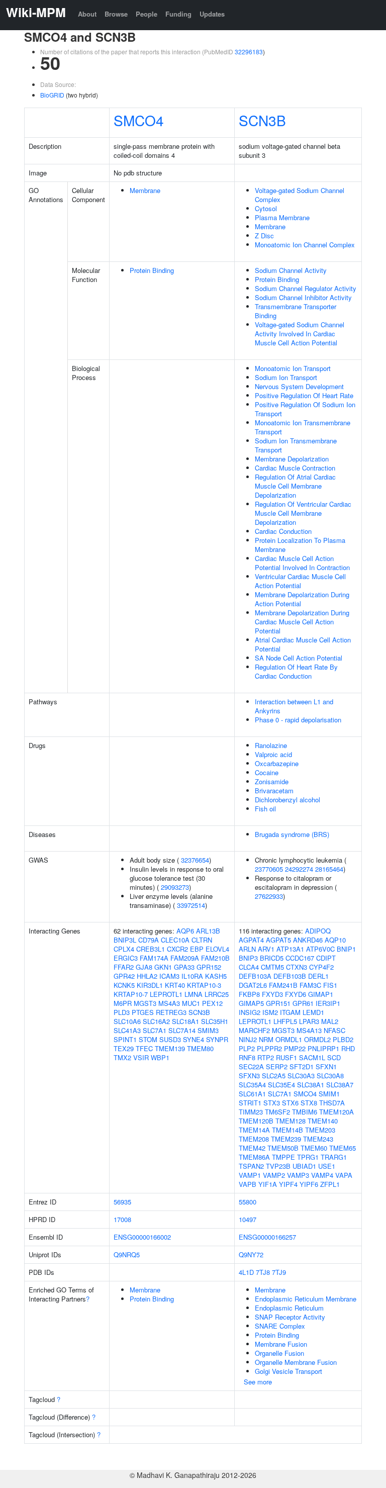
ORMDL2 (317, 1039)
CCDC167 (299, 958)
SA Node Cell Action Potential (298, 658)
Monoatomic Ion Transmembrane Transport (302, 427)
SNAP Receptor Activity (290, 1317)
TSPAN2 (251, 1166)
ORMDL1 (288, 1039)
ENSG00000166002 (142, 1237)
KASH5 (216, 976)
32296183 (249, 51)
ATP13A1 (290, 949)
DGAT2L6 (253, 985)
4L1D (246, 1272)
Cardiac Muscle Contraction (295, 468)
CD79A (148, 940)
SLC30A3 (301, 1075)
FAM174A (154, 958)
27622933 (269, 896)
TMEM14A (254, 1130)
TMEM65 (342, 1148)
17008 (122, 1219)
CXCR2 (177, 949)
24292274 (299, 869)
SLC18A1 (185, 1021)
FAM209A (184, 958)
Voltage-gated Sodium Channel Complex (299, 194)
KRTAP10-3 (204, 985)
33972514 (191, 905)
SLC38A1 (310, 1084)
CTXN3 (296, 967)
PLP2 (247, 1048)
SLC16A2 (156, 1021)
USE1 (326, 1166)
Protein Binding (152, 270)
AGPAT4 (251, 940)
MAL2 (329, 1021)
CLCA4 (249, 967)
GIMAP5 (251, 1003)
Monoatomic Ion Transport (293, 368)
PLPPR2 (269, 1048)
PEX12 (212, 1003)
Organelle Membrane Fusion (296, 1362)
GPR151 (278, 1003)
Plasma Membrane (282, 217)
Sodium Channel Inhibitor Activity (303, 297)
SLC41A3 (127, 1030)
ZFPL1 (330, 1184)
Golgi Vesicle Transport (288, 1371)
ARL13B (208, 931)
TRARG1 (334, 1157)
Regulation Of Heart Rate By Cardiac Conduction (296, 671)
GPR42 (124, 976)
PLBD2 (343, 1039)
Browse (116, 14)
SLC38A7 (339, 1084)
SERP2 (276, 1066)
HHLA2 (147, 976)
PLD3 (122, 1012)
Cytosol (266, 208)
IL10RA (192, 976)
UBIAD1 (304, 1166)
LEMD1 (313, 1012)
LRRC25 (217, 994)
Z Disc (264, 235)
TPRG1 (308, 1157)
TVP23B (278, 1166)
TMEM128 (290, 1121)
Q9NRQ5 (127, 1254)
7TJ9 (279, 1272)
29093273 (175, 887)
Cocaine (266, 772)
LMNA (193, 994)
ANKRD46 (308, 940)
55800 (247, 1201)
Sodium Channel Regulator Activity (305, 288)
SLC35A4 (252, 1084)
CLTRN (201, 940)
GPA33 (184, 967)
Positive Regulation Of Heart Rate (304, 395)
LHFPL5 (285, 1021)
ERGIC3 (126, 958)
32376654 (195, 860)
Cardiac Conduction (283, 531)
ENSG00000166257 (267, 1237)
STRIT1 (250, 1102)
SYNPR (217, 1039)
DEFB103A (255, 976)
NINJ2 (248, 1039)
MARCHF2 (254, 1030)
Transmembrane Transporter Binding (295, 311)
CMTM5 (272, 967)
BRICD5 (271, 958)
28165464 (329, 869)
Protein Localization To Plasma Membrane (300, 544)
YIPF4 (288, 1184)
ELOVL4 (217, 949)
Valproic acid (273, 754)
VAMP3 (298, 1175)
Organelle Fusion (279, 1353)
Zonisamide (271, 781)
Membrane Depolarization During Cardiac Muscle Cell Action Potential (302, 621)
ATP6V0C (320, 949)
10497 (247, 1219)
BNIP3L (125, 940)
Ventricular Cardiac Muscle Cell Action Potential (300, 581)
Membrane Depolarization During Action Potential (302, 599)
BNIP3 (248, 958)
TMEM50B (283, 1148)
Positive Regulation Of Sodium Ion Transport (305, 409)
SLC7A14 (182, 1030)
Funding (178, 14)
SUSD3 (170, 1039)
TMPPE (283, 1157)
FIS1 (330, 985)
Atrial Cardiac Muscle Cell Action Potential (303, 644)
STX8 (309, 1102)
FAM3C (310, 985)
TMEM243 (318, 1139)
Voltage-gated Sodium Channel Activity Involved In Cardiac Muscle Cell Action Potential (299, 333)
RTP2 (265, 1057)
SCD (334, 1057)
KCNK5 (124, 985)
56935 (122, 1201)
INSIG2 (249, 1012)
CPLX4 (124, 949)
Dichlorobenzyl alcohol (287, 799)
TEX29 (124, 1048)
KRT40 (175, 985)
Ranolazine (271, 745)
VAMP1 (250, 1175)
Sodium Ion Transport (286, 377)
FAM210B (215, 958)
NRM (266, 1039)
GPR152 (209, 967)
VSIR (141, 1057)
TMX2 (122, 1057)
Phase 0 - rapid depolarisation (298, 719)
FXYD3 (272, 994)
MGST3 (145, 1003)
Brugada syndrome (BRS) (292, 834)
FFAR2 (124, 967)
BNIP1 (346, 949)
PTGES (143, 1012)
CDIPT (326, 958)
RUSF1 (286, 1057)
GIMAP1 (320, 994)
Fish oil (265, 808)
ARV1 (266, 949)
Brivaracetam (274, 790)
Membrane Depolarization (292, 458)
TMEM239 (286, 1139)
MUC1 (191, 1003)
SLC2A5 (273, 1075)
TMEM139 (170, 1048)
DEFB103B (289, 976)
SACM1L (312, 1057)
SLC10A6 (127, 1021)
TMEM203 (320, 1130)
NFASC (334, 1030)
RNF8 (247, 1057)
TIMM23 (251, 1112)
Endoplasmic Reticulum (289, 1308)
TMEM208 (254, 1139)
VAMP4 (322, 1175)
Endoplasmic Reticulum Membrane (305, 1299)
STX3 (271, 1102)
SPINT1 (125, 1039)
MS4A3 (169, 1003)
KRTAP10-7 (131, 994)
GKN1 (163, 967)
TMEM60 (314, 1148)
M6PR (123, 1003)
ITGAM (290, 1012)
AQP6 (185, 931)
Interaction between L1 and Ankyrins (294, 706)
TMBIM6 (304, 1112)
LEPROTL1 (166, 994)
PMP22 (295, 1048)
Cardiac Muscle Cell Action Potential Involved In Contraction (302, 562)
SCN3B (262, 120)
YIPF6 (309, 1184)
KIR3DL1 (150, 985)
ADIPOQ (318, 931)
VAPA (343, 1175)
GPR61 (303, 1003)
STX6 (290, 1102)
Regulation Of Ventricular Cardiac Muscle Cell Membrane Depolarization (303, 513)
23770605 (269, 869)
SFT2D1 (302, 1066)
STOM (148, 1039)
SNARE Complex (280, 1326)
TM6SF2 (277, 1112)
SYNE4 (193, 1039)
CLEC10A (175, 940)
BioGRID (52, 94)
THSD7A (332, 1102)
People (146, 14)
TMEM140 (323, 1121)
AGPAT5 (278, 940)
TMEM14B (287, 1130)
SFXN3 (249, 1075)
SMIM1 (329, 1093)
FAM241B (283, 985)
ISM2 (270, 1012)
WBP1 (160, 1057)
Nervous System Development (299, 386)
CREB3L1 (150, 949)
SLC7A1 (154, 1030)
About (87, 14)
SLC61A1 (252, 1093)
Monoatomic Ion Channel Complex (305, 244)
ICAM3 (169, 976)
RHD (348, 1048)
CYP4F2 (321, 967)
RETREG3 (171, 1012)
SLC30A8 (330, 1075)
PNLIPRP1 (323, 1048)
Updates (212, 14)
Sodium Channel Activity (291, 270)
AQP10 (335, 940)
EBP (197, 949)
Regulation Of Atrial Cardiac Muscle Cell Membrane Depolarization (295, 486)
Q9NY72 (251, 1254)
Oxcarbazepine (277, 763)
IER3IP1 (328, 1003)
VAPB (247, 1184)
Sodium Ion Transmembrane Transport (296, 445)
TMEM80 (200, 1048)
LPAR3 (309, 1021)
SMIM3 (208, 1030)
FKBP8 (249, 994)
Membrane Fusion (281, 1344)
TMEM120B (256, 1121)
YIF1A (267, 1184)
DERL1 (318, 976)
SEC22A (251, 1066)
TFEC (144, 1048)
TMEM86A (254, 1157)
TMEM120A (336, 1112)
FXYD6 (295, 994)
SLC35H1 (214, 1021)
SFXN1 (326, 1066)
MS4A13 (309, 1030)
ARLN (247, 949)
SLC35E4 (281, 1084)
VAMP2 (274, 1175)
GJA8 (144, 967)
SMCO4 (139, 120)
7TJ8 (263, 1272)
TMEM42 (252, 1148)
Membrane (145, 190)
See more (258, 1381)
